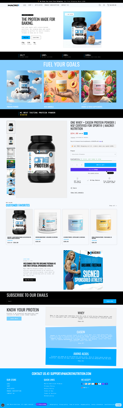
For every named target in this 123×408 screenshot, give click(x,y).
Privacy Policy (49, 386)
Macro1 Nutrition (15, 404)
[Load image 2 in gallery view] (11, 140)
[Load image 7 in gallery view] (11, 191)
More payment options (93, 173)
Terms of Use (48, 391)
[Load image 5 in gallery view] (11, 173)
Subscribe (110, 301)
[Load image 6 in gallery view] (11, 182)
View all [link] (81, 321)
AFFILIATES (10, 388)
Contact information (97, 404)
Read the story (29, 279)
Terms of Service (50, 393)
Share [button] (75, 188)
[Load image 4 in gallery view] (11, 164)
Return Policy (49, 388)
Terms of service (74, 404)
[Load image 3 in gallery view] (11, 153)
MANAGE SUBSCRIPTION (14, 391)
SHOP (8, 386)
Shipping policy (85, 404)
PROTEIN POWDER (12, 71)
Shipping (73, 137)
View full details (77, 192)
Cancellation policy (110, 404)
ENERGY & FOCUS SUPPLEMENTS (91, 71)
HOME (8, 383)
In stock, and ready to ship (86, 159)
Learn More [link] (14, 318)
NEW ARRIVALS (48, 71)
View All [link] (81, 343)
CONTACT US (10, 393)
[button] (99, 5)
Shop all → (113, 205)
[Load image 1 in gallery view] (11, 127)
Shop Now (25, 37)
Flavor (73, 151)
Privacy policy (63, 404)
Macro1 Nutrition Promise (53, 383)
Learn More (36, 37)
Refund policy (49, 396)
